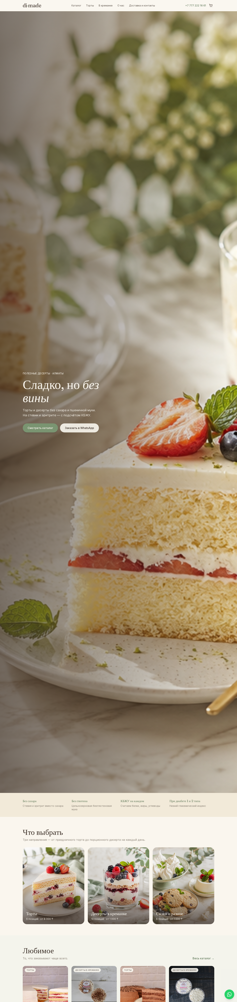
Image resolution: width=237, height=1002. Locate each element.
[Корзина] (210, 5)
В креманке (106, 5)
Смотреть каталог (40, 428)
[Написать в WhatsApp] (229, 994)
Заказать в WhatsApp (79, 428)
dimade (32, 5)
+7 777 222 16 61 (195, 5)
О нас (120, 5)
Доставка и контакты (142, 5)
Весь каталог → (203, 958)
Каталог (76, 5)
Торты (90, 5)
